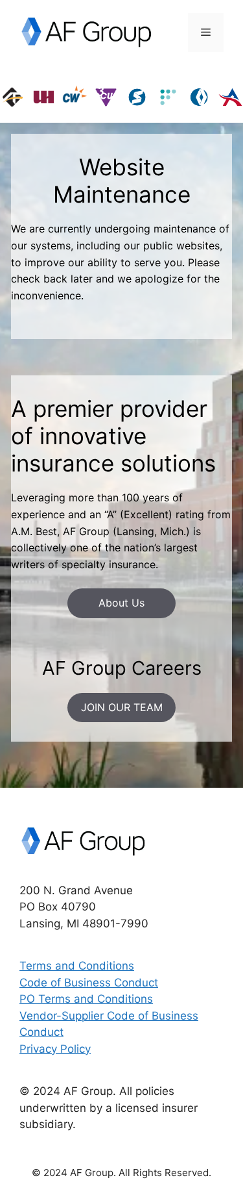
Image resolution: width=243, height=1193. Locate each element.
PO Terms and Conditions (86, 998)
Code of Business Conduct (88, 982)
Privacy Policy (55, 1048)
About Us (121, 602)
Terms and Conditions (76, 965)
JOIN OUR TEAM (122, 707)
